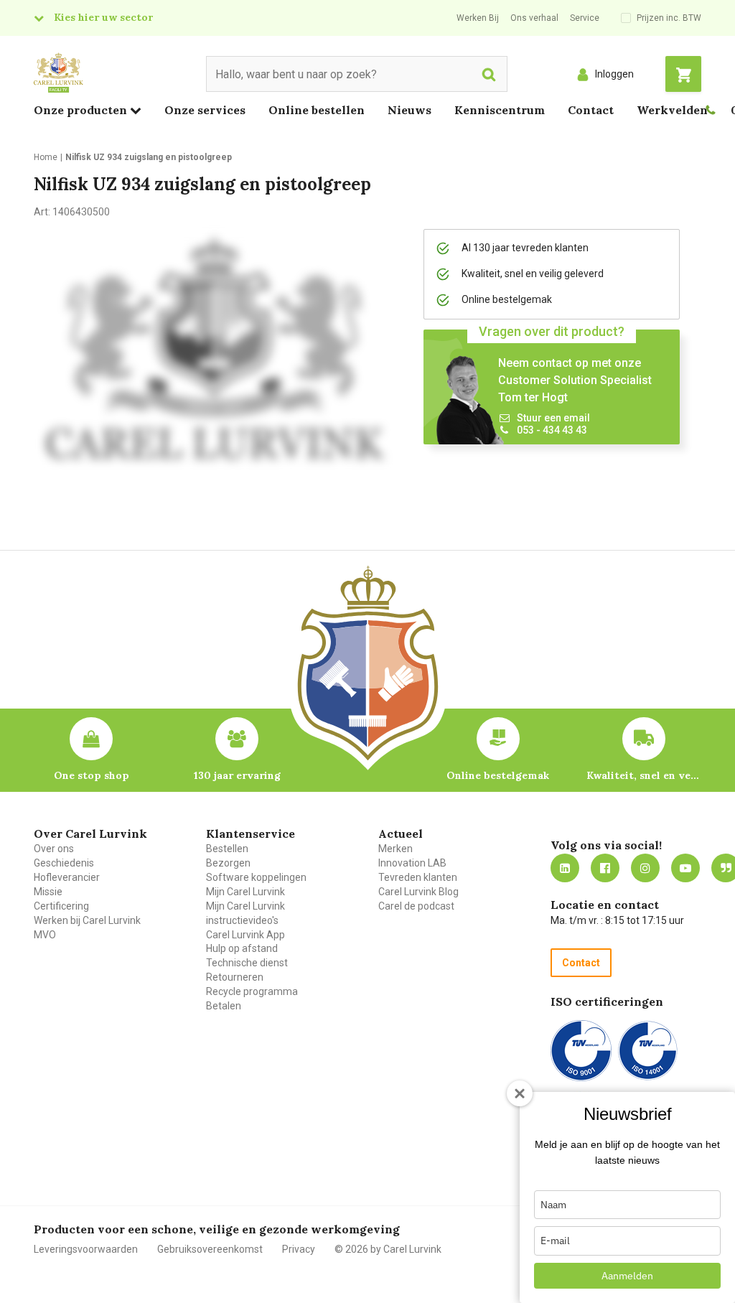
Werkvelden (672, 110)
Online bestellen (316, 110)
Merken (395, 848)
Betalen (223, 1006)
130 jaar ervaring (237, 775)
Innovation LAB (412, 863)
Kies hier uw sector (103, 17)
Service (584, 18)
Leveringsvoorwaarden (86, 1249)
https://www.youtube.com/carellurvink (685, 868)
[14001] (647, 1050)
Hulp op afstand (242, 948)
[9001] (581, 1050)
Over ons (54, 848)
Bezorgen (228, 863)
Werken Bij (478, 18)
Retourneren (234, 977)
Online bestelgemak (497, 775)
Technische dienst (247, 962)
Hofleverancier (67, 877)
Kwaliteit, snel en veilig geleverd (643, 775)
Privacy (298, 1249)
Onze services (204, 110)
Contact (591, 110)
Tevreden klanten (417, 877)
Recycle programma (252, 991)
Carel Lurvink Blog (418, 891)
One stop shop (91, 775)
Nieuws (409, 110)
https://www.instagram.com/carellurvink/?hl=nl (645, 868)
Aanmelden (627, 1275)
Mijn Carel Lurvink (245, 891)
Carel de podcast (416, 906)
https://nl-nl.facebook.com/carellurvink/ (605, 868)
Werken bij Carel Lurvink (87, 920)
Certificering (61, 906)
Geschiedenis (64, 863)
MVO (45, 934)
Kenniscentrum (499, 110)
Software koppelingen (256, 877)
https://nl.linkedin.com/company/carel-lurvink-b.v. (565, 868)
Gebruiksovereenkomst (210, 1249)
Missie (48, 891)
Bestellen (227, 848)
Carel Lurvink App (245, 934)
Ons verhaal (534, 18)
